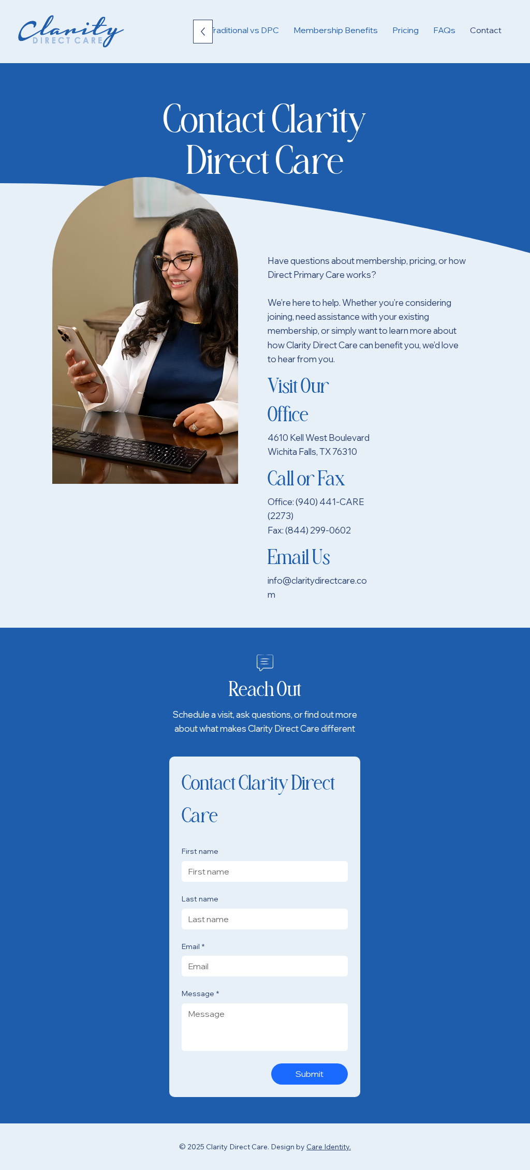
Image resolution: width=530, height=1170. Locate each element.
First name (200, 851)
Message (200, 993)
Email (193, 946)
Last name (200, 899)
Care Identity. (328, 1146)
